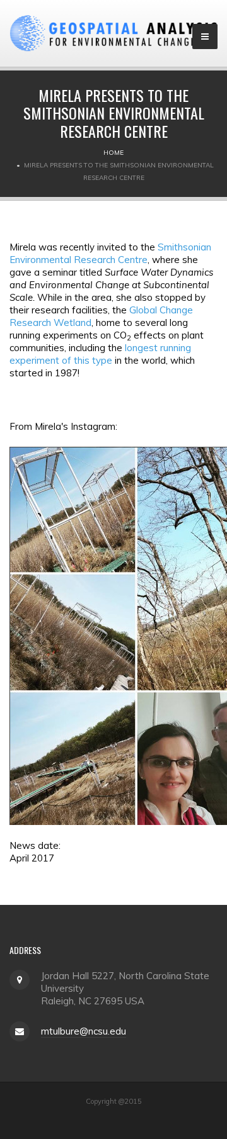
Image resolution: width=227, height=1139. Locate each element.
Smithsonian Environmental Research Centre (110, 253)
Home (113, 153)
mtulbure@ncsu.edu (83, 1031)
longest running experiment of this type (100, 354)
